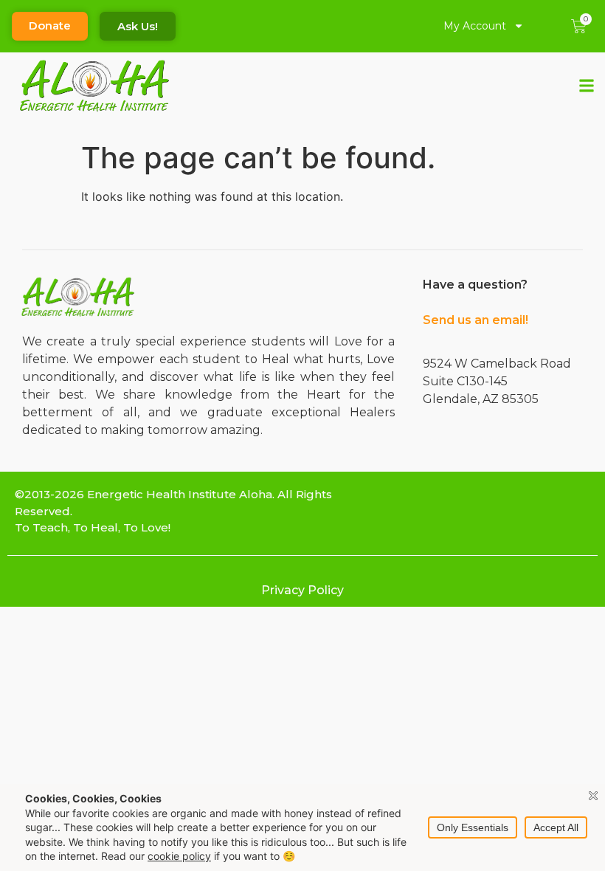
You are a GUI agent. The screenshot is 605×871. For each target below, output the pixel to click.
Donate (50, 25)
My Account (474, 25)
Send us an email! (475, 320)
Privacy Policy (302, 590)
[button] (587, 86)
